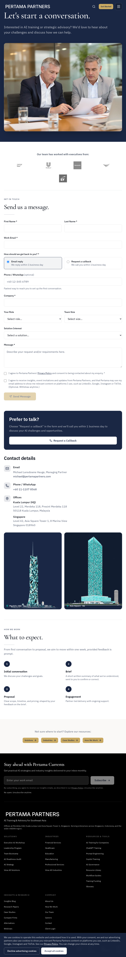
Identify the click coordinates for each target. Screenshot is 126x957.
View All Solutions (12, 870)
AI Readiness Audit (12, 859)
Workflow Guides (93, 875)
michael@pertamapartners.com (32, 476)
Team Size (69, 312)
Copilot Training (93, 859)
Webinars (8, 928)
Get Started (106, 6)
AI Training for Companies (97, 842)
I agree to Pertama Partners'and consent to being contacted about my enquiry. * (57, 373)
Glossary (90, 886)
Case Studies (68, 740)
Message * (9, 344)
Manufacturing (51, 859)
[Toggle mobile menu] (118, 6)
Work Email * (11, 237)
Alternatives (9, 923)
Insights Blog (10, 901)
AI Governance (92, 864)
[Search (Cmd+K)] (94, 6)
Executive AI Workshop (14, 842)
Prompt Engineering (95, 853)
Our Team (49, 912)
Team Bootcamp (11, 853)
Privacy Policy (45, 373)
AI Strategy (9, 864)
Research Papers (11, 906)
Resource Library (93, 870)
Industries (47, 740)
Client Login (50, 928)
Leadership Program (12, 848)
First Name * (10, 221)
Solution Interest (13, 328)
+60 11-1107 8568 (25, 489)
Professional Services (54, 864)
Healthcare (50, 848)
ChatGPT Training (93, 848)
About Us (49, 901)
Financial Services (53, 842)
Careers (48, 917)
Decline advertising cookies (21, 950)
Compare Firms (10, 917)
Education (49, 853)
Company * (9, 295)
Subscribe (100, 780)
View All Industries (53, 870)
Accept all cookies (53, 950)
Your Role (9, 312)
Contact (48, 923)
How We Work (91, 740)
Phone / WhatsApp (19, 274)
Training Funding (93, 881)
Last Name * (70, 221)
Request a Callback (65, 440)
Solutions (29, 740)
